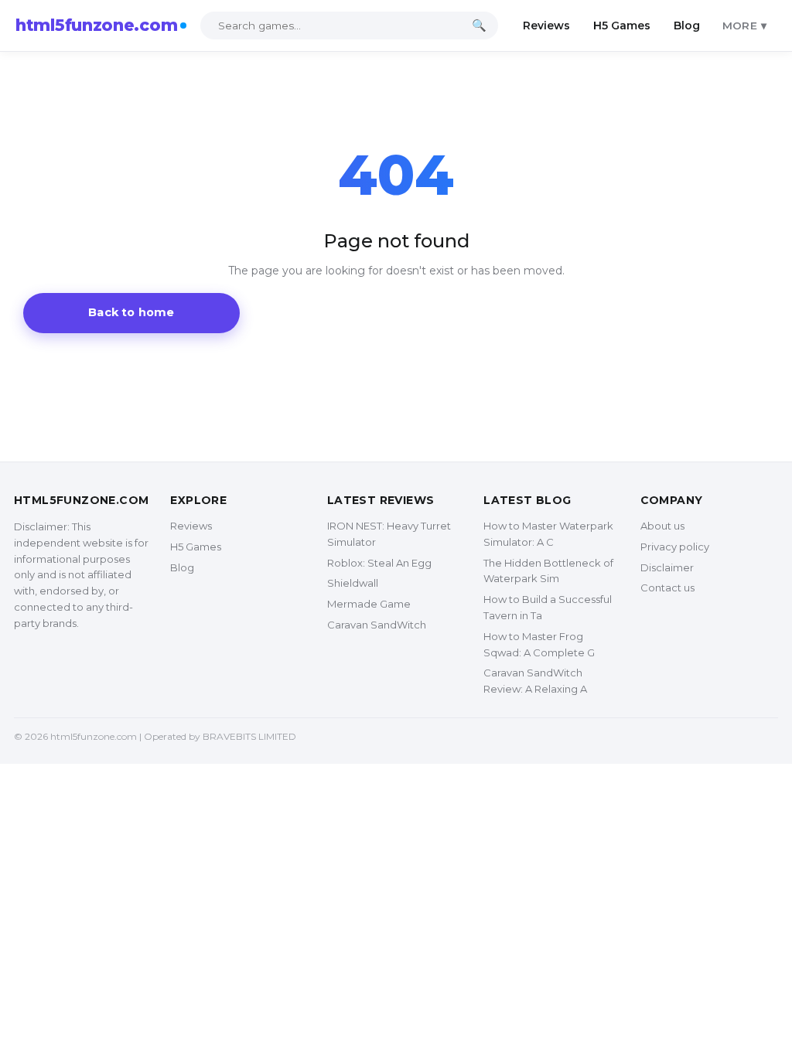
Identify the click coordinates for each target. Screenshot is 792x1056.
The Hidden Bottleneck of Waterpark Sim (548, 571)
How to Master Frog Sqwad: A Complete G (539, 644)
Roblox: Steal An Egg (379, 563)
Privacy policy (674, 546)
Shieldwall (352, 583)
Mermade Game (369, 604)
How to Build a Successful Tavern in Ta (547, 607)
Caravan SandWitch (376, 624)
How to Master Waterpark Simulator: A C (548, 533)
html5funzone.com (96, 25)
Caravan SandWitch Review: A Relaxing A (535, 680)
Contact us (667, 587)
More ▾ (744, 25)
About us (662, 525)
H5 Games (621, 25)
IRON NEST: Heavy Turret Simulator (389, 533)
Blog (687, 25)
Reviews (546, 25)
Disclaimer (667, 567)
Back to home (131, 312)
